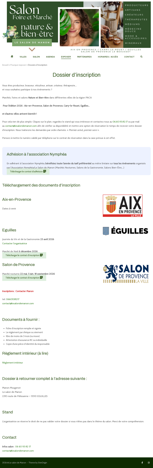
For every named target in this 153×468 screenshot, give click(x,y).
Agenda (50, 57)
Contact (129, 57)
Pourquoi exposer (18, 65)
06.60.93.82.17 (120, 121)
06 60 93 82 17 (23, 446)
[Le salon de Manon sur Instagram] (149, 463)
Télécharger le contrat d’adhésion (26, 171)
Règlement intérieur (12, 362)
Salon (36, 57)
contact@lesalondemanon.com (21, 125)
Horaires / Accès (108, 57)
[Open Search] (141, 56)
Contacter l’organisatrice (14, 243)
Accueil (5, 65)
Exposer (66, 57)
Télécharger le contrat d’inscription (23, 255)
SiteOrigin (42, 462)
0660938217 (12, 299)
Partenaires (84, 57)
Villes (23, 57)
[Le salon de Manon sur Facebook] (142, 463)
